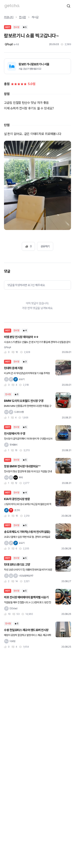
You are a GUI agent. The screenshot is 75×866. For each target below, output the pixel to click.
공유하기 (45, 246)
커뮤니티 (8, 17)
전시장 (22, 17)
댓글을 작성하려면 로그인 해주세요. (26, 285)
